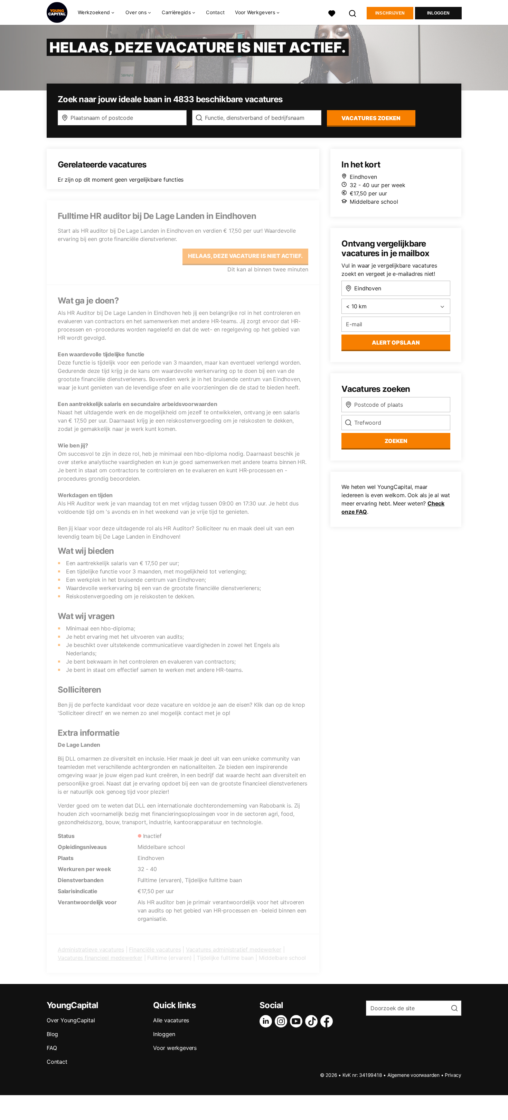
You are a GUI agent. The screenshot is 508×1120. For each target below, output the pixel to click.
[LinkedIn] (267, 1021)
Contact (215, 12)
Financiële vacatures (155, 949)
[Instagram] (282, 1021)
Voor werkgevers (175, 1047)
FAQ (52, 1047)
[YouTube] (297, 1021)
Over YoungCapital (71, 1020)
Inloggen (438, 13)
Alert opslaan (396, 342)
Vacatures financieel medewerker (100, 957)
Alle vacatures (171, 1020)
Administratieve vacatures (91, 949)
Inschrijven (390, 13)
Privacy (453, 1075)
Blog (52, 1034)
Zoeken (396, 440)
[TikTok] (312, 1021)
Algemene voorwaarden (413, 1075)
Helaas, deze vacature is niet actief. (245, 255)
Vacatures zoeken (371, 118)
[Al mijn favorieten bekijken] (331, 12)
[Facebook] (328, 1021)
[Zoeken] (352, 12)
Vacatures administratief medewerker (233, 949)
